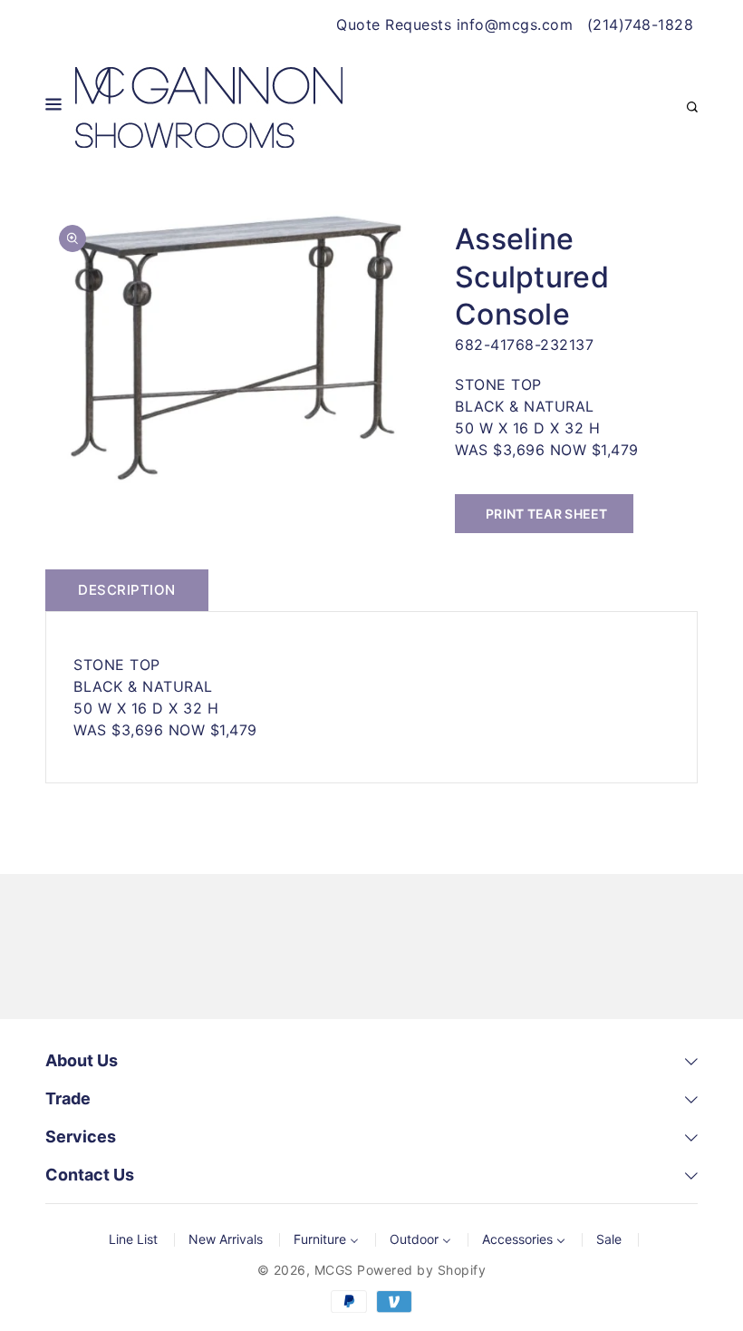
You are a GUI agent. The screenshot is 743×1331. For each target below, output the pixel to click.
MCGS (333, 1270)
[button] (53, 107)
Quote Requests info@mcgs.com (454, 24)
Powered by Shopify (421, 1270)
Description (127, 589)
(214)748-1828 (640, 24)
